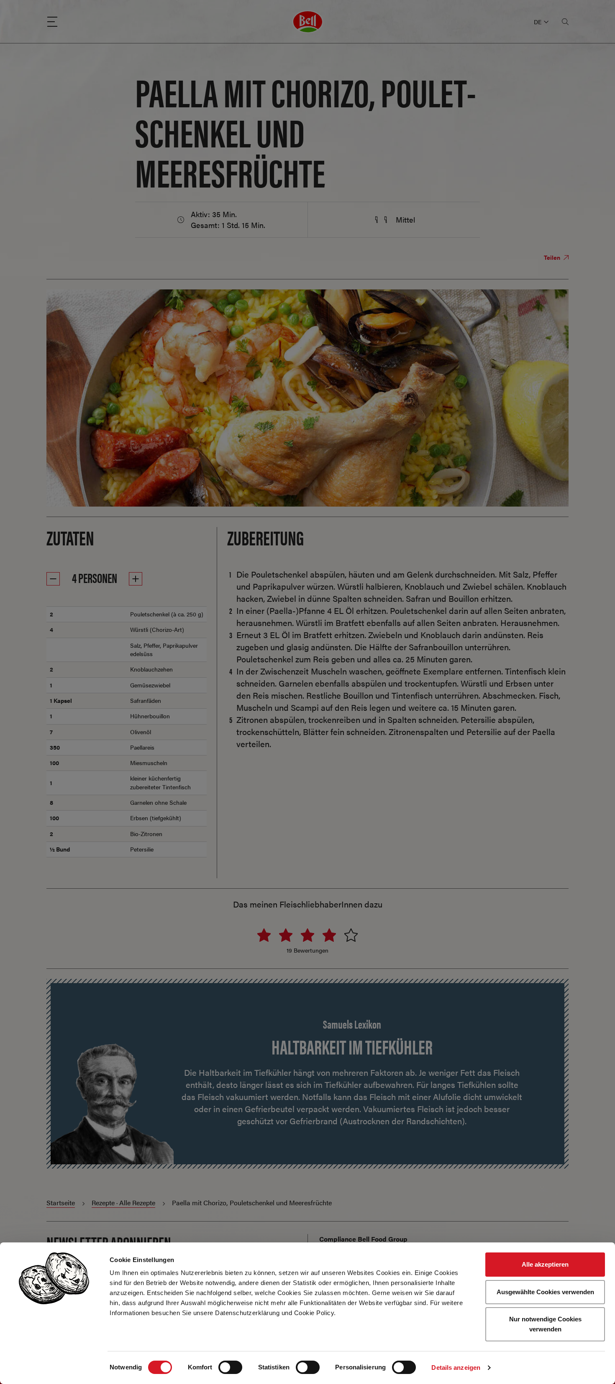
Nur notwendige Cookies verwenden (545, 1324)
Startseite (60, 1202)
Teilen (552, 257)
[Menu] (52, 21)
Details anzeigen (455, 1367)
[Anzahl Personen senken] (53, 579)
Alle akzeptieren (545, 1264)
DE (537, 22)
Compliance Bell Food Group (363, 1239)
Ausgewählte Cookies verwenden (545, 1291)
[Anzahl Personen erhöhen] (135, 579)
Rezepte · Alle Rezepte (123, 1202)
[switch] (230, 1367)
